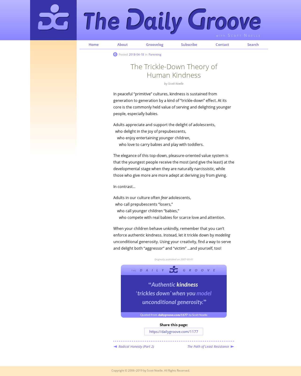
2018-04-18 (136, 54)
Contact (222, 44)
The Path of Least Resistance (208, 346)
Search (253, 44)
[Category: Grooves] (115, 54)
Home (94, 44)
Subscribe (189, 44)
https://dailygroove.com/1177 (173, 331)
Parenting (155, 54)
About (122, 44)
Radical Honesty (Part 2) (136, 346)
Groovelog (154, 44)
